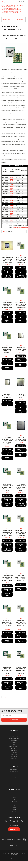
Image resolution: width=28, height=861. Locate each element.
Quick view (7, 268)
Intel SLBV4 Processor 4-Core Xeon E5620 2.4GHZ (20, 439)
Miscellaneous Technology (14, 782)
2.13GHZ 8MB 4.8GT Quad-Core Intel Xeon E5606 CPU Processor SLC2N (7, 305)
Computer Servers (14, 771)
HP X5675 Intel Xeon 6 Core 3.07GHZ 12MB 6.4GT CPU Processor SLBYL (7, 260)
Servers (14, 734)
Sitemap (14, 760)
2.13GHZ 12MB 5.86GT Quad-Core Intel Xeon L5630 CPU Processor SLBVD (7, 441)
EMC (14, 805)
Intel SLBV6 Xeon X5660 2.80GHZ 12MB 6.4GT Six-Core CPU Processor (21, 670)
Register (17, 758)
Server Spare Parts (14, 732)
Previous (2, 860)
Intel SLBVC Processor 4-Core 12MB (21, 395)
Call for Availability (7, 276)
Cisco (14, 799)
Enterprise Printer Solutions (14, 778)
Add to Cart (7, 321)
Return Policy (14, 750)
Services (14, 742)
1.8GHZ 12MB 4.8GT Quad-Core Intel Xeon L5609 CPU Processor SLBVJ (7, 533)
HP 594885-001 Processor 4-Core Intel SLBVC (21, 349)
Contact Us (14, 756)
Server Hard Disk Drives (14, 738)
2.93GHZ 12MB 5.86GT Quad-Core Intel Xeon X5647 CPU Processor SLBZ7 (7, 487)
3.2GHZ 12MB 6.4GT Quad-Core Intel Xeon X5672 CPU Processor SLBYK (7, 578)
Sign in (11, 758)
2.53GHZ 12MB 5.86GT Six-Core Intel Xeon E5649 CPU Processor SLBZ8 (7, 670)
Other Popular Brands (14, 780)
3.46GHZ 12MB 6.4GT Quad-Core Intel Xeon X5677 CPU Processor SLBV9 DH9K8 (7, 624)
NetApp (14, 807)
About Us (14, 744)
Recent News (14, 754)
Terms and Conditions (14, 746)
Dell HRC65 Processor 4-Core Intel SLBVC (7, 395)
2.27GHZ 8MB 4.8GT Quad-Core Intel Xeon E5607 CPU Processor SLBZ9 (20, 305)
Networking (14, 740)
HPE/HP (14, 797)
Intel (14, 803)
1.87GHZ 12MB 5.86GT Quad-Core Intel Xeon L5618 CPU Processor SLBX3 (20, 579)
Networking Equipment (14, 777)
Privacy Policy (14, 748)
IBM (14, 791)
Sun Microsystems (14, 795)
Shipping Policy (14, 752)
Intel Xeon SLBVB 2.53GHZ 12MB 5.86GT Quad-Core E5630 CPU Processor (7, 351)
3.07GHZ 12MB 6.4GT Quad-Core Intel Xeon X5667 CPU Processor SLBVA (21, 487)
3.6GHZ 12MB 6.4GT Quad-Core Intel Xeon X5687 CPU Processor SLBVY (20, 533)
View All (14, 811)
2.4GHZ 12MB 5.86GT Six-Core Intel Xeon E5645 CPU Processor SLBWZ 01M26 (21, 624)
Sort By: (4, 231)
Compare (7, 271)
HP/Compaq (14, 801)
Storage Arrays (14, 736)
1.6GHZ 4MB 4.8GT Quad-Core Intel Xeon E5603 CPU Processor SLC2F (21, 260)
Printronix (14, 809)
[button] (13, 19)
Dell (14, 793)
